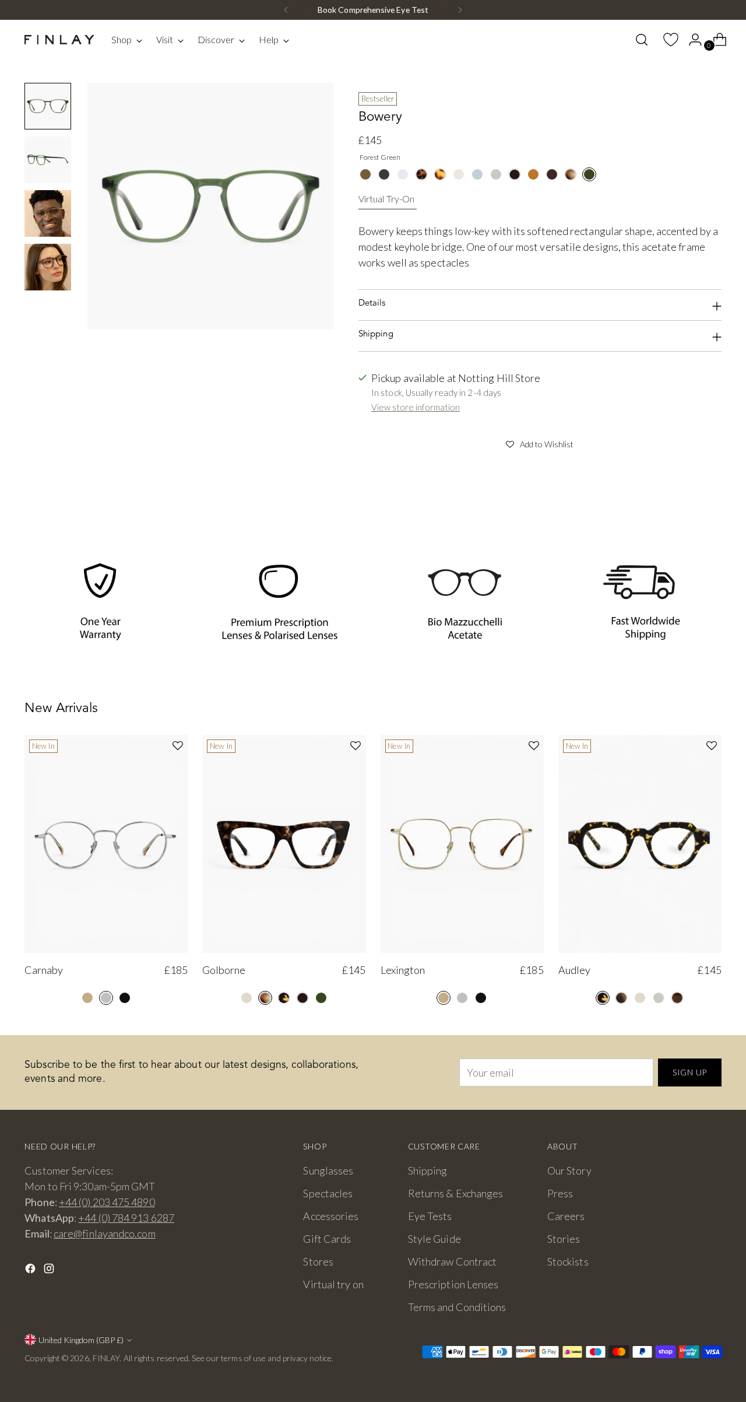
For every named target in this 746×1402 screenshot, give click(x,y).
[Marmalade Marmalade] (533, 174)
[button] (540, 442)
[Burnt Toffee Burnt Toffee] (677, 998)
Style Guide (434, 1238)
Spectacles (328, 1193)
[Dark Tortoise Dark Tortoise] (421, 174)
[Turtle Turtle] (284, 998)
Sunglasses (328, 1170)
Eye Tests (430, 1216)
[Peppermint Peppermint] (477, 174)
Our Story (569, 1170)
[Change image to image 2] (47, 159)
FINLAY (106, 1358)
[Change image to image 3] (47, 213)
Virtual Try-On (386, 198)
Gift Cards (327, 1238)
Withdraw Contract (452, 1261)
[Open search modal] (641, 39)
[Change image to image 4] (47, 267)
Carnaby (43, 969)
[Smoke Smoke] (496, 174)
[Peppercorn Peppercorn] (552, 174)
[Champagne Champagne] (247, 998)
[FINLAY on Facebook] (31, 1270)
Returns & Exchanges (456, 1193)
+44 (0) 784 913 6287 (126, 1217)
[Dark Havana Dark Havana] (515, 174)
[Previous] (286, 10)
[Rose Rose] (459, 174)
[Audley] (640, 844)
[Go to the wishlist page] (666, 39)
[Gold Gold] (87, 998)
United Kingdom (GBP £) (81, 1340)
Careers (566, 1216)
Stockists (568, 1261)
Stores (318, 1261)
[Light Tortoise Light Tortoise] (440, 174)
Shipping (428, 1170)
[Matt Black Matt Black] (384, 174)
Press (560, 1193)
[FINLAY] (59, 39)
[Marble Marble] (571, 174)
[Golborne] (283, 844)
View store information (415, 407)
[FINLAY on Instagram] (50, 1270)
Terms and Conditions (457, 1307)
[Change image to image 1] (47, 106)
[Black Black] (125, 998)
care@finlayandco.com (105, 1233)
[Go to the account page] (690, 39)
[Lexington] (462, 844)
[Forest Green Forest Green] (589, 174)
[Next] (460, 10)
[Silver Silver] (106, 998)
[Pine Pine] (621, 998)
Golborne (223, 969)
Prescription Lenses (453, 1284)
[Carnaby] (106, 844)
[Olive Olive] (365, 174)
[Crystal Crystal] (403, 174)
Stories (563, 1238)
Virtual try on (333, 1284)
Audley (574, 969)
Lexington (403, 969)
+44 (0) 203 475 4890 (107, 1202)
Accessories (330, 1216)
